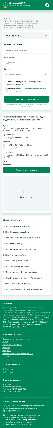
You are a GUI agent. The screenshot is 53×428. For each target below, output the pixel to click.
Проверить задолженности (26, 170)
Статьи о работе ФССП (12, 345)
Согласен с (26, 89)
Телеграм (9, 372)
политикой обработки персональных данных (31, 89)
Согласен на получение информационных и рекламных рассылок (24, 83)
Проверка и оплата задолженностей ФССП (18, 340)
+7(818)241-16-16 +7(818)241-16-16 (17, 145)
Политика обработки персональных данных (17, 355)
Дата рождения (10, 57)
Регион (7, 69)
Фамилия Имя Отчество (14, 45)
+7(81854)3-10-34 (10, 148)
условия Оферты (26, 106)
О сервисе (6, 351)
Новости (6, 348)
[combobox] (26, 35)
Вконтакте (9, 369)
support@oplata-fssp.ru (12, 410)
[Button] (48, 5)
